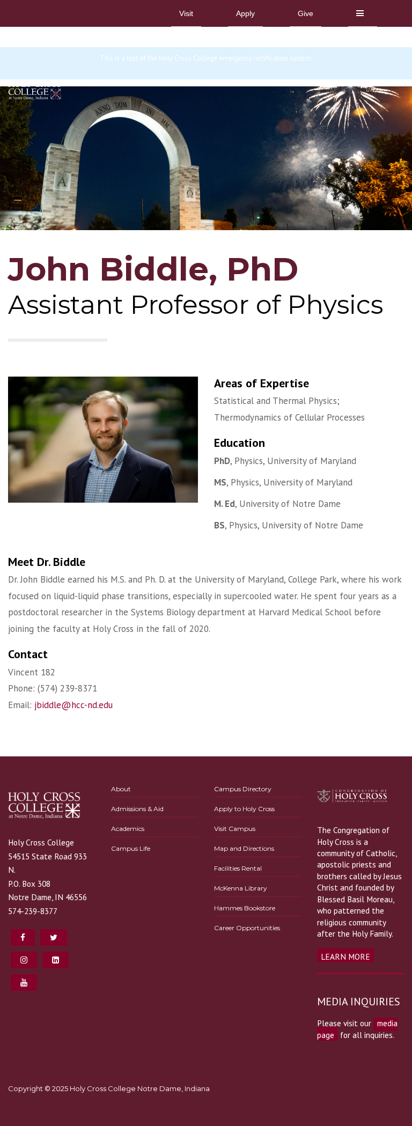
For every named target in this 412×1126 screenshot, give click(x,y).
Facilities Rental (238, 868)
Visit (186, 13)
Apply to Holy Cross (244, 809)
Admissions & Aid (137, 809)
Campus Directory (242, 789)
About (121, 789)
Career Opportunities (247, 928)
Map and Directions (244, 848)
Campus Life (130, 848)
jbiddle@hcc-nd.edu (73, 705)
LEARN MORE (345, 956)
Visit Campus (234, 829)
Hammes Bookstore (244, 908)
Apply (245, 13)
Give (305, 13)
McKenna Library (240, 888)
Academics (127, 829)
